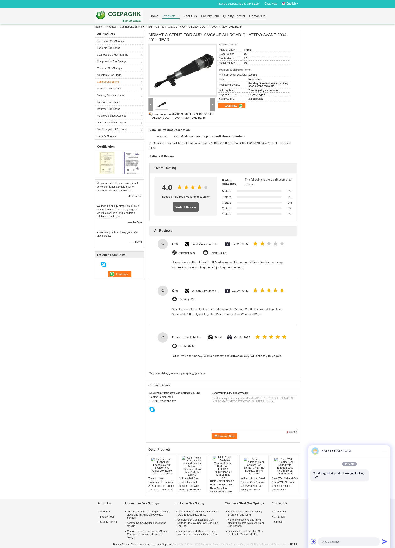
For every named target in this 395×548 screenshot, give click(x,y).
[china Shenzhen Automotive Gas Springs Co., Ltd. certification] (107, 162)
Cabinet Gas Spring (131, 26)
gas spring (187, 373)
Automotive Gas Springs (110, 41)
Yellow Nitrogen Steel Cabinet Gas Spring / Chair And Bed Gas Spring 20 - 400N (253, 484)
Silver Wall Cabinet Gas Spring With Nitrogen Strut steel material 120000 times (284, 484)
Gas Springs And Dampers (112, 122)
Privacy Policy (121, 544)
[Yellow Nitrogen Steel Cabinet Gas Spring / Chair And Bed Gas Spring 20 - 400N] (254, 466)
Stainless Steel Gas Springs (112, 54)
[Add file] (313, 541)
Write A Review (185, 207)
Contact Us (257, 16)
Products (169, 16)
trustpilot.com (187, 252)
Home (154, 16)
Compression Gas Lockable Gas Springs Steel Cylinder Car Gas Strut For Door (197, 522)
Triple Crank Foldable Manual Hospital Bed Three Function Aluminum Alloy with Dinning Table (222, 488)
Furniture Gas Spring (108, 102)
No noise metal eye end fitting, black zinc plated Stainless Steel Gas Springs (246, 522)
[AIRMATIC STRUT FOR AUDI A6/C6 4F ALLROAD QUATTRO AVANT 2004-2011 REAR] (183, 70)
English (291, 3)
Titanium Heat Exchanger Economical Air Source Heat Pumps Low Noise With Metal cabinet (161, 486)
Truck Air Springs (106, 136)
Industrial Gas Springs (109, 88)
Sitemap (278, 521)
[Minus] (384, 450)
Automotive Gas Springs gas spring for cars (146, 524)
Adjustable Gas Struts (109, 75)
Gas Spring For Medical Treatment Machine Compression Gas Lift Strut (197, 533)
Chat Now (270, 3)
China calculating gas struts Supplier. (152, 544)
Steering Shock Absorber (111, 95)
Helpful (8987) (218, 252)
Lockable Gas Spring (108, 47)
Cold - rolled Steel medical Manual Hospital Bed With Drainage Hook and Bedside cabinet (190, 486)
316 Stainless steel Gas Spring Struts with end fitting (245, 513)
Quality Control (234, 16)
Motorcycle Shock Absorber (112, 115)
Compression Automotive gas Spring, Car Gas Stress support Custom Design (147, 534)
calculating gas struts (168, 373)
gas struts (200, 373)
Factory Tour (210, 16)
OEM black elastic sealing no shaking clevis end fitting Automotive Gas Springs (148, 514)
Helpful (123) (187, 299)
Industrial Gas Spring (108, 109)
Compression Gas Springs (111, 61)
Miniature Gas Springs (109, 68)
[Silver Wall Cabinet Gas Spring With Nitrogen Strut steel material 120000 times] (284, 466)
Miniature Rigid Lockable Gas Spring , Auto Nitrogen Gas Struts (197, 513)
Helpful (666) (187, 346)
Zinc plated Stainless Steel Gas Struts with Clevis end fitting (245, 533)
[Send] (384, 541)
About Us (190, 16)
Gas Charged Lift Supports (112, 129)
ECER (293, 544)
